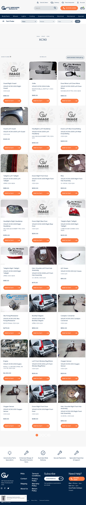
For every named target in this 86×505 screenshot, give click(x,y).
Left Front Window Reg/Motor (42, 361)
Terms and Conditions (44, 500)
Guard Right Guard (9, 83)
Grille (34, 83)
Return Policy (34, 490)
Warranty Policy (35, 485)
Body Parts (6, 16)
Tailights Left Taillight (11, 176)
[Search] (55, 8)
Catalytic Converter (68, 316)
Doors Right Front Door (40, 176)
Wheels (15, 16)
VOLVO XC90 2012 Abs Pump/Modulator (11, 319)
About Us (24, 489)
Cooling (32, 16)
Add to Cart (9, 101)
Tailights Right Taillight (69, 221)
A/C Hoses (64, 268)
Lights (24, 16)
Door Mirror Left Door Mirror (70, 83)
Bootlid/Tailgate (37, 316)
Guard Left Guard (9, 129)
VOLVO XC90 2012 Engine (12, 364)
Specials (81, 16)
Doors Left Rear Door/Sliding (71, 129)
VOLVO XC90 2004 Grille (41, 86)
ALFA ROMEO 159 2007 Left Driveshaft (15, 498)
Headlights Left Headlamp (41, 129)
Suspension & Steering (46, 16)
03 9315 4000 (76, 479)
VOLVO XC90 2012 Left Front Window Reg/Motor (42, 365)
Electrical (60, 16)
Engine (5, 361)
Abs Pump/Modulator (10, 316)
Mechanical (71, 16)
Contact (23, 479)
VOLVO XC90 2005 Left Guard (14, 132)
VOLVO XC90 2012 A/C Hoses (71, 271)
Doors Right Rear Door (39, 221)
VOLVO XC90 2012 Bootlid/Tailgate (38, 319)
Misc (62, 176)
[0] (81, 10)
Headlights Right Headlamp (12, 221)
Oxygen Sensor (66, 361)
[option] (9, 456)
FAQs (22, 474)
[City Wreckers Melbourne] (10, 8)
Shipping (23, 484)
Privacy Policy (35, 480)
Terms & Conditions (36, 475)
